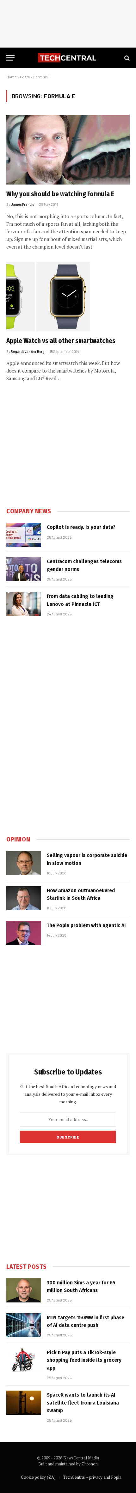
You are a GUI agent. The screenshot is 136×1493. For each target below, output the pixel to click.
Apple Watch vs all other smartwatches (60, 341)
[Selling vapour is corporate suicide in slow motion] (23, 863)
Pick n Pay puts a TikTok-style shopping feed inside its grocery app (84, 1360)
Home (11, 77)
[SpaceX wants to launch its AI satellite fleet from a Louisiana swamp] (23, 1403)
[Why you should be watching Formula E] (68, 149)
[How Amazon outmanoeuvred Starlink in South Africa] (23, 898)
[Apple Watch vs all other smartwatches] (68, 296)
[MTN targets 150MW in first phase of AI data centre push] (23, 1325)
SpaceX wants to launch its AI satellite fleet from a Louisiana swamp (83, 1403)
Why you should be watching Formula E (60, 194)
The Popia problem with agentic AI (86, 925)
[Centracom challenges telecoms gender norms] (23, 569)
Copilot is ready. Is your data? (81, 527)
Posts (25, 77)
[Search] (126, 58)
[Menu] (10, 58)
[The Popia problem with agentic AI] (23, 933)
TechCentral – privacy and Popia (92, 1477)
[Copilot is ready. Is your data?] (23, 535)
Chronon (90, 1464)
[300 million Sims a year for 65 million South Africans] (23, 1290)
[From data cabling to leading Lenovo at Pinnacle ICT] (23, 604)
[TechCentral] (68, 58)
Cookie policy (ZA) (38, 1477)
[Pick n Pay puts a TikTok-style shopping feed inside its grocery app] (23, 1360)
